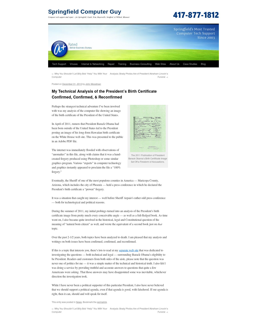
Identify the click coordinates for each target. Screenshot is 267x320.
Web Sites (160, 64)
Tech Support (59, 64)
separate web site (128, 250)
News (79, 301)
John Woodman (93, 83)
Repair (111, 64)
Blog (203, 64)
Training (122, 64)
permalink (102, 301)
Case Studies (190, 64)
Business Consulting (140, 64)
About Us (174, 64)
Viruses (74, 64)
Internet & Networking (92, 64)
